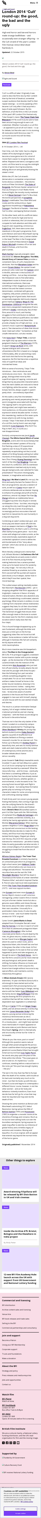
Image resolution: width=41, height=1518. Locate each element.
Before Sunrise (8, 1111)
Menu (32, 3)
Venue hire (6, 1314)
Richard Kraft (30, 325)
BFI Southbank (8, 1405)
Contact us (6, 1384)
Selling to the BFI (9, 1323)
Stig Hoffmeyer (23, 994)
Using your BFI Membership (13, 1345)
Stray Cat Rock (16, 346)
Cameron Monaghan (11, 931)
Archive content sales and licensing (16, 1309)
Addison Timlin (28, 864)
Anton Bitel (9, 72)
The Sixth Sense (24, 955)
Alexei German (15, 195)
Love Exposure (17, 426)
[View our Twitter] (3, 1443)
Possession (29, 1111)
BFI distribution (8, 1305)
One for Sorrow (8, 926)
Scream (9, 892)
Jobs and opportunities (11, 1380)
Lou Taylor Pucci (28, 1053)
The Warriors (25, 343)
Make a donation (9, 1358)
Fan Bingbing (22, 462)
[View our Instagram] (11, 1443)
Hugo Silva (28, 825)
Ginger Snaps (30, 1006)
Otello (13, 309)
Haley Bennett (28, 732)
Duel (29, 526)
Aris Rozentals (19, 665)
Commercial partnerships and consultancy (19, 1328)
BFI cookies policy (27, 1502)
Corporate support (9, 1349)
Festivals (6, 85)
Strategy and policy (10, 1371)
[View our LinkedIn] (14, 1443)
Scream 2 (30, 892)
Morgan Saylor (26, 939)
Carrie (13, 1006)
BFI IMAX (6, 1414)
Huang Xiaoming (24, 459)
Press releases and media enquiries (16, 1375)
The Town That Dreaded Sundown (22, 885)
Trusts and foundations (12, 1354)
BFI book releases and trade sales (15, 1319)
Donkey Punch (29, 743)
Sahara (19, 301)
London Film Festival (17, 142)
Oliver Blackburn (9, 729)
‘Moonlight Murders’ (10, 875)
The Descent (20, 588)
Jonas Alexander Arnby (19, 1011)
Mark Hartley (7, 254)
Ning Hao (6, 479)
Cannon (30, 270)
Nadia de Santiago (25, 815)
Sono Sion (11, 338)
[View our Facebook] (7, 1443)
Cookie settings (20, 1509)
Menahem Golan (25, 264)
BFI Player (6, 1399)
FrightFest (6, 228)
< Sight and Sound (8, 9)
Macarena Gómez (16, 823)
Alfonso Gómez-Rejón (11, 856)
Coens (19, 487)
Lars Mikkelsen (27, 991)
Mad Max (6, 529)
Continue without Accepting (31, 1490)
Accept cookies (20, 1513)
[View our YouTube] (18, 1443)
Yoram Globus (14, 267)
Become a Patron (9, 1340)
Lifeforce (17, 304)
